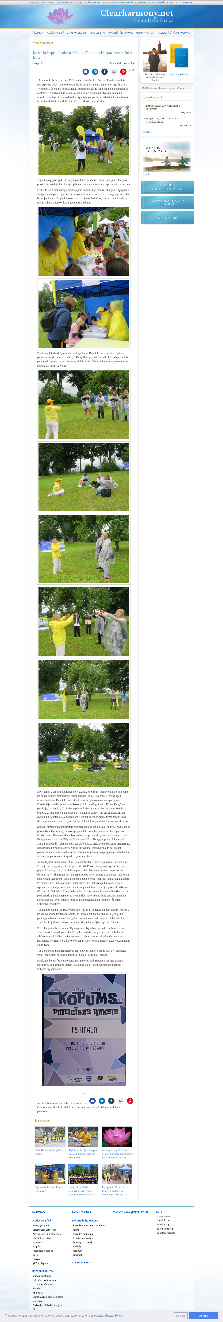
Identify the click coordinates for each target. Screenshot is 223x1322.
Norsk (137, 2)
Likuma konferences (43, 1284)
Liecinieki (78, 1254)
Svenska (169, 2)
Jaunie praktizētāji (83, 1242)
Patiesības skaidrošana (44, 1279)
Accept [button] (203, 1315)
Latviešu (129, 2)
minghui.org (163, 1224)
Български (70, 2)
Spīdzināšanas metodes (45, 1229)
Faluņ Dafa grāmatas (179, 74)
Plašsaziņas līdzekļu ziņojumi (48, 1305)
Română (152, 2)
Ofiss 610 (37, 1258)
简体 (37, 2)
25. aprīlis (37, 1242)
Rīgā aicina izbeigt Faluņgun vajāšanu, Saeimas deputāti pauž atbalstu (82, 1153)
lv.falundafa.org (165, 1215)
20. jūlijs (37, 1246)
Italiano (122, 2)
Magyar (114, 2)
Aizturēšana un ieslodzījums (48, 1233)
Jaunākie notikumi (42, 1275)
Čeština (79, 2)
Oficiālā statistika (42, 1238)
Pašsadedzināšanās (43, 1250)
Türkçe (178, 2)
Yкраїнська (187, 2)
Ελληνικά (106, 2)
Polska (144, 2)
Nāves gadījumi (41, 1225)
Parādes (37, 1288)
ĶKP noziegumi (41, 1263)
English (43, 2)
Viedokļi (77, 1246)
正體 (32, 2)
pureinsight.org (165, 1228)
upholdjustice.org (166, 1232)
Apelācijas (38, 1292)
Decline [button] (180, 1315)
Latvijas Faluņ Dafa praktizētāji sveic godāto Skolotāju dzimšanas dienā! (81, 1190)
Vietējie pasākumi (43, 42)
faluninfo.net (163, 1220)
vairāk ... (147, 131)
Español (87, 2)
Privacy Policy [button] (114, 1315)
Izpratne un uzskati (83, 1238)
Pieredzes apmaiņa (83, 1233)
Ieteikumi (78, 1250)
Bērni (36, 1254)
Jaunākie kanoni (152, 97)
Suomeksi (96, 2)
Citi (34, 1309)
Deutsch (51, 2)
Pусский (160, 2)
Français (60, 2)
